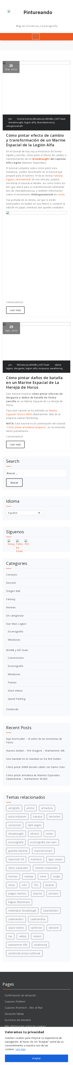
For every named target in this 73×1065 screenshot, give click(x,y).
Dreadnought (41, 158)
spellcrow (36, 927)
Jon (10, 118)
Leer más (15, 310)
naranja (28, 876)
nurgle (56, 876)
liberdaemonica (45, 122)
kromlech (36, 859)
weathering (56, 368)
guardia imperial (17, 850)
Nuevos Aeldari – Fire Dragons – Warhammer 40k (35, 750)
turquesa (44, 368)
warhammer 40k (17, 944)
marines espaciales (46, 867)
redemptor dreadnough (22, 910)
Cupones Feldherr (15, 1001)
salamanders (16, 919)
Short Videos (15, 690)
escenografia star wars (43, 842)
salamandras (38, 919)
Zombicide (12, 709)
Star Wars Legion (16, 623)
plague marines (17, 893)
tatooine (54, 927)
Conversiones (24, 118)
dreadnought (15, 122)
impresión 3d (16, 859)
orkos (11, 885)
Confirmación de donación (20, 995)
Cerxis (61, 194)
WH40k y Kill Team (55, 118)
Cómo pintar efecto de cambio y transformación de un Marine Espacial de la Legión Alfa (36, 140)
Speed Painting (16, 698)
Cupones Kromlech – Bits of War (24, 1007)
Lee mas (21, 1049)
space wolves (16, 927)
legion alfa (30, 122)
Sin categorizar (15, 615)
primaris (53, 893)
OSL (36, 885)
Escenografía (15, 631)
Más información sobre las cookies (25, 1026)
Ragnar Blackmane (19, 902)
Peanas (12, 682)
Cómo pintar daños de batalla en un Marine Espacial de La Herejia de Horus (34, 382)
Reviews (11, 607)
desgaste (19, 368)
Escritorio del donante (18, 1020)
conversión (14, 825)
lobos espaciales (18, 867)
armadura (47, 808)
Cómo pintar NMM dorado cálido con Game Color (35, 767)
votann (37, 936)
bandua (37, 816)
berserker (54, 816)
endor (49, 833)
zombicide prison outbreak (24, 953)
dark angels (35, 825)
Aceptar (36, 1058)
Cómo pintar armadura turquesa (26, 427)
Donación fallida (14, 1013)
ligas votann (55, 859)
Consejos (11, 574)
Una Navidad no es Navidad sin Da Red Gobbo (33, 758)
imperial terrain (43, 850)
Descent (11, 582)
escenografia (15, 842)
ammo (30, 808)
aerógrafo (14, 808)
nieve (43, 876)
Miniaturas (39, 118)
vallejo (22, 936)
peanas (49, 885)
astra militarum (17, 816)
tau (10, 936)
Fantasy (10, 599)
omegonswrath (14, 126)
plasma (37, 893)
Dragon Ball (13, 591)
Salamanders (51, 910)
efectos (34, 833)
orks (24, 885)
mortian (13, 876)
